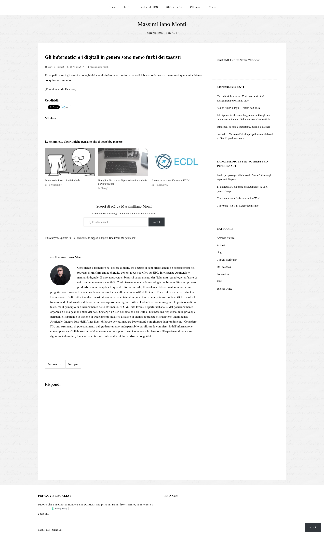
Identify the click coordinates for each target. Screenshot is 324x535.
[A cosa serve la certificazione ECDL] (176, 162)
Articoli (221, 245)
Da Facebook (79, 237)
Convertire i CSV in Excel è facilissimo (238, 205)
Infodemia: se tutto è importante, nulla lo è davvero (244, 126)
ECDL (127, 7)
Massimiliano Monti (162, 24)
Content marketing (227, 259)
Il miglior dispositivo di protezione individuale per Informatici (122, 182)
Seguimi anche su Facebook (238, 60)
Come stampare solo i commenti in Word (238, 198)
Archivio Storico (226, 237)
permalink (130, 237)
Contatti (213, 7)
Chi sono (195, 7)
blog (219, 252)
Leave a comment (56, 66)
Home (112, 7)
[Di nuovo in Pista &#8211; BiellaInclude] (70, 162)
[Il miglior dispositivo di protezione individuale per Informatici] (123, 162)
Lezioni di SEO (149, 7)
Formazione (223, 274)
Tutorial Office (224, 288)
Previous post (55, 364)
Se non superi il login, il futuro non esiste (238, 107)
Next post (73, 364)
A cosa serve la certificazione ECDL (171, 180)
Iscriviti (156, 222)
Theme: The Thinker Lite (50, 529)
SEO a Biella (174, 7)
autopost (103, 237)
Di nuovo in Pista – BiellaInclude (62, 180)
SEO (219, 281)
